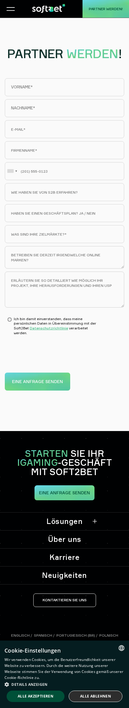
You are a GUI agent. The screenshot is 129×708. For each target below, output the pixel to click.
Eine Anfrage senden (64, 492)
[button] (9, 9)
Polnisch (108, 635)
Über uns (64, 539)
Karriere (65, 557)
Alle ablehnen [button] (95, 696)
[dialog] (64, 674)
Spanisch (43, 635)
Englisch (20, 635)
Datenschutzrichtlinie (49, 328)
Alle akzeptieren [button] (35, 696)
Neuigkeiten (64, 575)
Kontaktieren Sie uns (65, 600)
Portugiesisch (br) (75, 635)
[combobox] (12, 171)
